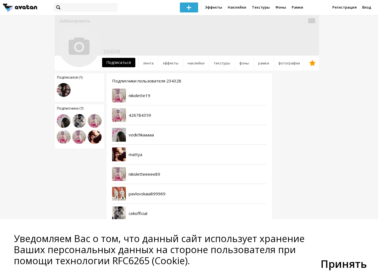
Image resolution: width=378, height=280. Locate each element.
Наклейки (237, 7)
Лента (148, 63)
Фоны (280, 7)
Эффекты (213, 7)
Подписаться (118, 62)
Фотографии (289, 63)
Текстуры (261, 7)
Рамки (297, 7)
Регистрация (344, 7)
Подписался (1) (69, 77)
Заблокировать (74, 20)
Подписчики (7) (70, 108)
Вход (366, 7)
